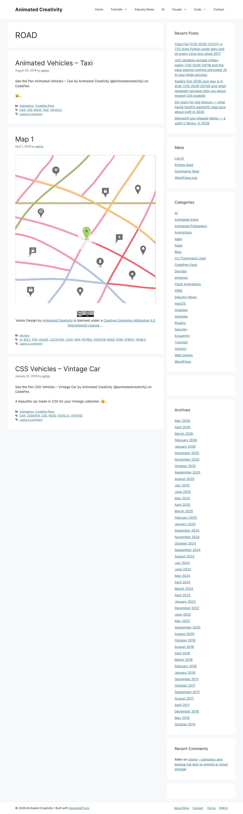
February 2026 (186, 440)
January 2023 (185, 602)
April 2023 (182, 595)
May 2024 (182, 576)
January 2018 (185, 673)
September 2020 (187, 627)
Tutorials (116, 9)
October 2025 (185, 466)
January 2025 (185, 524)
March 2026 (184, 434)
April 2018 (182, 653)
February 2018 (185, 666)
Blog (178, 252)
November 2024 (187, 537)
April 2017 (182, 705)
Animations (27, 105)
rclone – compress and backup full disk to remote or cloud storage (201, 764)
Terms (211, 808)
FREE (178, 291)
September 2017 (187, 692)
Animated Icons (186, 219)
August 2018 (184, 647)
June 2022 (183, 614)
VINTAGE (77, 415)
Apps (178, 245)
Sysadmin (182, 336)
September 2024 (187, 550)
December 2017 (187, 679)
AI (163, 9)
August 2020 (184, 634)
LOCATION (57, 339)
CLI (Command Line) (190, 258)
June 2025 (183, 492)
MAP (77, 339)
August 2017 (184, 698)
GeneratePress (79, 808)
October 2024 (185, 543)
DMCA (223, 808)
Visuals (177, 9)
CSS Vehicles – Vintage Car (57, 369)
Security (181, 329)
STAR (119, 339)
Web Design (184, 355)
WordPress (183, 362)
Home (99, 9)
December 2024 (187, 530)
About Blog (181, 808)
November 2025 (187, 459)
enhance (181, 278)
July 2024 (182, 563)
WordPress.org (186, 178)
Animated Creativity (38, 9)
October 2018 (185, 640)
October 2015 (185, 724)
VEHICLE (56, 110)
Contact (219, 9)
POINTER (100, 339)
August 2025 (184, 479)
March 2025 (184, 511)
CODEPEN (33, 415)
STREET (129, 339)
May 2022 (182, 621)
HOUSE (43, 339)
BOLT (27, 339)
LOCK (69, 339)
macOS (180, 303)
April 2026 (182, 427)
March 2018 (184, 660)
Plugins (180, 323)
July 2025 (182, 485)
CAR (22, 110)
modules (181, 310)
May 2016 (182, 718)
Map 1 (24, 139)
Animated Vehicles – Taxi (54, 63)
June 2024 (183, 569)
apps (178, 239)
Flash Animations (188, 284)
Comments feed (187, 171)
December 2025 (187, 453)
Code (197, 9)
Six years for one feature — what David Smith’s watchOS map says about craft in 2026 (200, 107)
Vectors (24, 335)
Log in (179, 158)
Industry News (144, 9)
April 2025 (182, 505)
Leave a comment (31, 114)
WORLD (141, 339)
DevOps (181, 271)
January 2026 (185, 447)
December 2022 (187, 608)
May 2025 (182, 498)
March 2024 (184, 589)
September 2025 (187, 472)
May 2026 (182, 421)
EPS (34, 339)
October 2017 (185, 685)
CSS (29, 110)
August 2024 (184, 556)
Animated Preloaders (191, 226)
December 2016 (187, 711)
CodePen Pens (44, 105)
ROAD (37, 110)
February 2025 (186, 518)
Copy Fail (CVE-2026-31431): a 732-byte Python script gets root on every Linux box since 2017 (199, 49)
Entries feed (184, 165)
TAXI (46, 110)
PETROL (87, 339)
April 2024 (182, 582)
